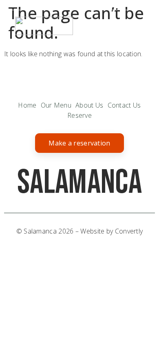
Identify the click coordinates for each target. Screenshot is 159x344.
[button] (137, 26)
